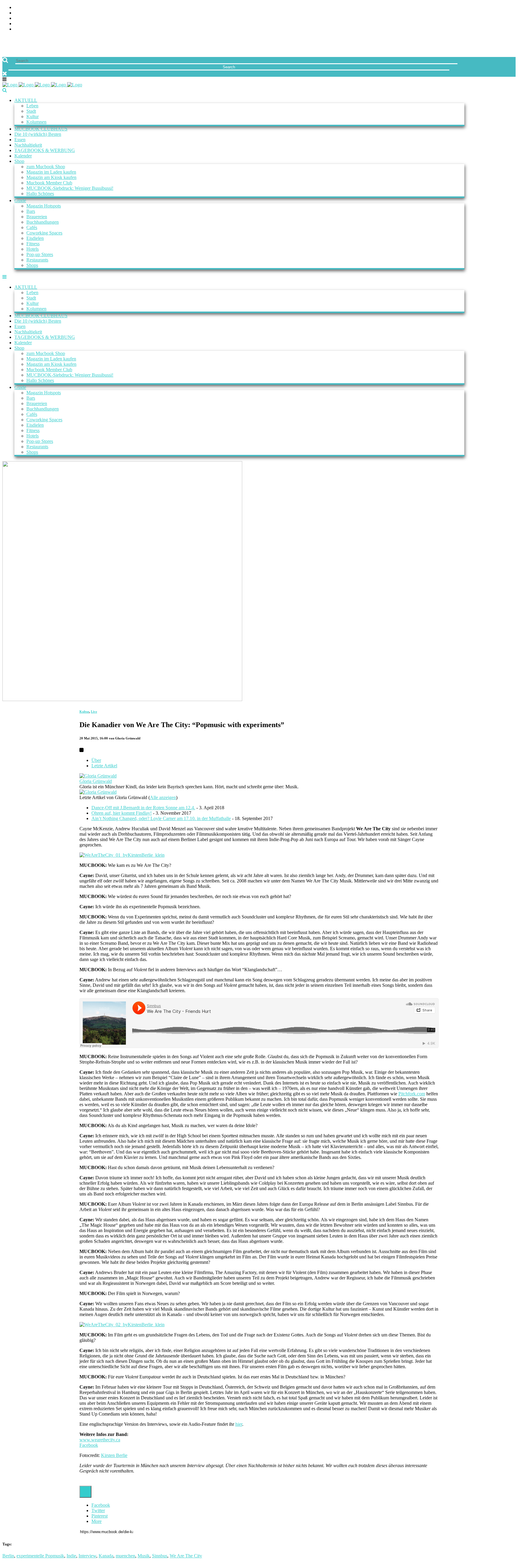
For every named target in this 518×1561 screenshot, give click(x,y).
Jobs (19, 13)
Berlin (8, 1555)
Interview (87, 1555)
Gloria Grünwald (95, 781)
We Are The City (186, 1555)
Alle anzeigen (163, 797)
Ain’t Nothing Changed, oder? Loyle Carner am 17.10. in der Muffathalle (161, 818)
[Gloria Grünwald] (98, 775)
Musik (144, 1555)
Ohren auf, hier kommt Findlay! (121, 813)
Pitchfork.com (411, 1093)
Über (96, 760)
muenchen (125, 1555)
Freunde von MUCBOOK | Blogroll (55, 18)
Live (94, 711)
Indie (71, 1555)
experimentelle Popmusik (40, 1555)
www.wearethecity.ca (99, 1439)
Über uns (24, 7)
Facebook (88, 1445)
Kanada (106, 1555)
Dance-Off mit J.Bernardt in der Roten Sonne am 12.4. (143, 807)
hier (238, 1424)
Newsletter (28, 24)
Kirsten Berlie (114, 1455)
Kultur (84, 711)
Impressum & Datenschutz (45, 29)
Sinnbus (159, 1555)
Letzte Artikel (104, 765)
